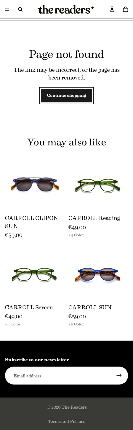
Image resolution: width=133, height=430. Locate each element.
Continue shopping (66, 95)
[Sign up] (119, 375)
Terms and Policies (66, 421)
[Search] (20, 9)
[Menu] (7, 9)
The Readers (74, 406)
